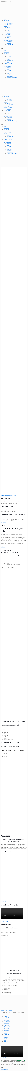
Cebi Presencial (10, 23)
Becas (8, 37)
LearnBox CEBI (10, 28)
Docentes (9, 43)
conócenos (3, 547)
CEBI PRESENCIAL (4, 921)
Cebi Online (9, 24)
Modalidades (6, 21)
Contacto (9, 33)
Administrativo (10, 44)
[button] (14, 48)
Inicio (5, 19)
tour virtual (3, 936)
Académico (9, 38)
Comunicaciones (7, 34)
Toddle (8, 27)
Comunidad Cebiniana (8, 40)
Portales (5, 26)
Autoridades (9, 41)
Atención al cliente (8, 31)
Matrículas (9, 36)
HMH (8, 30)
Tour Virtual (6, 20)
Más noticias (3, 522)
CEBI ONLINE (3, 901)
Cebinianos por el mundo (12, 45)
